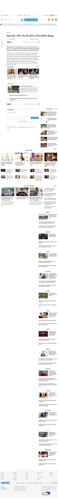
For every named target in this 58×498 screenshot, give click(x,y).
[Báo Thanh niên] (5, 483)
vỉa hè (13, 53)
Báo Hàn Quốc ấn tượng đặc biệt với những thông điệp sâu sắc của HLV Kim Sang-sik (53, 373)
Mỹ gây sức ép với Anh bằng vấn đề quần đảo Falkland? (52, 235)
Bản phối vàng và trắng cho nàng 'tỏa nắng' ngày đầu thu (47, 464)
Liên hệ (28, 15)
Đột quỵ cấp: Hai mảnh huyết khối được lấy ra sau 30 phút (47, 401)
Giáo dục (25, 24)
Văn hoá (26, 474)
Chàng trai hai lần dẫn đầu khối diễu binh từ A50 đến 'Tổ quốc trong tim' (52, 333)
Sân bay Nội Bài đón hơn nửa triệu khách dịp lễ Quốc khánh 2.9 (53, 255)
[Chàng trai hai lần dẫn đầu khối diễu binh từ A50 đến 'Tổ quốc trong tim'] (43, 334)
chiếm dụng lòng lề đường (22, 127)
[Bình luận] (2, 42)
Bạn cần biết (20, 15)
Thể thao (37, 24)
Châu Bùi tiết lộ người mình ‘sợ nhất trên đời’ (47, 320)
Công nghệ (41, 24)
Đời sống (15, 24)
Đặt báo (17, 482)
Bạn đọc (51, 472)
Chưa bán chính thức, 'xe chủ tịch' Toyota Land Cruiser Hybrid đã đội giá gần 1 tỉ (48, 445)
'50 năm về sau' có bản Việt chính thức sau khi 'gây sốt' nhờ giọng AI (48, 324)
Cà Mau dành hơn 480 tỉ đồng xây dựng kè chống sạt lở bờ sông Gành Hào (47, 262)
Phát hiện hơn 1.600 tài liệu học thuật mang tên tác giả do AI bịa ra (48, 421)
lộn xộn (8, 129)
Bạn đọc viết (9, 127)
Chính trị (3, 24)
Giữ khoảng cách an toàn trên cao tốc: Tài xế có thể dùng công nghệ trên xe (48, 440)
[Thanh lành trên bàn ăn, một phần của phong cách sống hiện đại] (43, 454)
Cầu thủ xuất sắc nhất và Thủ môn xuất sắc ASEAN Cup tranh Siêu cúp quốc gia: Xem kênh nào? (48, 385)
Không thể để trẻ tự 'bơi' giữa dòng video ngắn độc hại (48, 344)
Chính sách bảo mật (37, 482)
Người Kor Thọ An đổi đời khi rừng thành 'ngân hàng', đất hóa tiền (53, 216)
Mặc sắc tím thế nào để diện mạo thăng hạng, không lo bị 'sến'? (47, 460)
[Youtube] (51, 15)
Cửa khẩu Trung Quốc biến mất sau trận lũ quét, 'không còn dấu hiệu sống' (47, 246)
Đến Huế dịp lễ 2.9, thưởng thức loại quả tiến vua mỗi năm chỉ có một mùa (47, 286)
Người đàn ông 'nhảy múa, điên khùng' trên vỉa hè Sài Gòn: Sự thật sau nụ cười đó (23, 99)
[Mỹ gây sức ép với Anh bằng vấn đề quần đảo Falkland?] (43, 236)
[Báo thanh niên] (29, 19)
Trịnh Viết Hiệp (12, 39)
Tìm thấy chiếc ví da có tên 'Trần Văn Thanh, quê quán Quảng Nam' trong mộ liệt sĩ (47, 227)
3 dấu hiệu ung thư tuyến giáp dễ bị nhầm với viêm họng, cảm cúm (53, 394)
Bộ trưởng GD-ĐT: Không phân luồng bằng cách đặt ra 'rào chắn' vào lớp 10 (53, 353)
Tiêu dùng (48, 24)
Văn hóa (31, 24)
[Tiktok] (54, 15)
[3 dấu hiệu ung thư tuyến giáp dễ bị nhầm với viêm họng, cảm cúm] (43, 395)
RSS (27, 482)
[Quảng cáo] (49, 20)
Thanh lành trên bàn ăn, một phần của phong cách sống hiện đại (53, 454)
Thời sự (6, 24)
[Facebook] (53, 15)
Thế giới (9, 24)
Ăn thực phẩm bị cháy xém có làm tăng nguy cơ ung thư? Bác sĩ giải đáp (48, 405)
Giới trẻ (22, 24)
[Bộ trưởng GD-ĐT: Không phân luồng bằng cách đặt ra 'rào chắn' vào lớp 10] (43, 353)
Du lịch (28, 24)
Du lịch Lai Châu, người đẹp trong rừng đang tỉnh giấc (47, 301)
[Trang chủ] (0, 24)
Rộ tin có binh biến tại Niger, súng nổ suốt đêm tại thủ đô (48, 242)
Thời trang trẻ (53, 24)
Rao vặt (51, 474)
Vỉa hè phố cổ (30, 127)
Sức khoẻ (15, 474)
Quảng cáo (23, 482)
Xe (43, 24)
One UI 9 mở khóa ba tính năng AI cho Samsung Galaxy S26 (53, 413)
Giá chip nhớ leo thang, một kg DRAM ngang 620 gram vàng (47, 425)
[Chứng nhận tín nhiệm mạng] (46, 494)
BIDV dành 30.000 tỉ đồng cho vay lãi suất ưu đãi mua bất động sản (47, 266)
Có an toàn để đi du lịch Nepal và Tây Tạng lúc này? (47, 305)
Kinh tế (12, 24)
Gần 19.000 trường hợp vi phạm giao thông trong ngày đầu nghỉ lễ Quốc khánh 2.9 (47, 222)
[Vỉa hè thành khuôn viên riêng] (13, 89)
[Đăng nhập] (56, 20)
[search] (11, 20)
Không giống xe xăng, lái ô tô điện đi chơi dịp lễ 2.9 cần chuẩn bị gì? (52, 434)
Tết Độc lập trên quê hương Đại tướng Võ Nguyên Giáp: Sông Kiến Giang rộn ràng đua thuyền (53, 276)
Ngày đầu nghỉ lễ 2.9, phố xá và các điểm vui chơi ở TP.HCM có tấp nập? (47, 340)
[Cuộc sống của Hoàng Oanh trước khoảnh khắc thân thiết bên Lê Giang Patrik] (43, 315)
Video (46, 24)
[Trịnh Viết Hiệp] (8, 39)
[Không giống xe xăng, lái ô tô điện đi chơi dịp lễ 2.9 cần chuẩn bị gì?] (43, 434)
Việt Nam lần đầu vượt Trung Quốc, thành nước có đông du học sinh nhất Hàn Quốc (48, 359)
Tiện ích (24, 15)
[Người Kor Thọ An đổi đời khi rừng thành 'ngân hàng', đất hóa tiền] (43, 217)
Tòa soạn (30, 482)
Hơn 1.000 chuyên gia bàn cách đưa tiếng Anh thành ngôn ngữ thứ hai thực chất (47, 363)
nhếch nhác (14, 127)
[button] (2, 33)
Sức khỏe (18, 24)
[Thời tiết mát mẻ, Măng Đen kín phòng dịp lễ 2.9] (43, 295)
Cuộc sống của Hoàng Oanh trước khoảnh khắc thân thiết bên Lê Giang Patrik (53, 315)
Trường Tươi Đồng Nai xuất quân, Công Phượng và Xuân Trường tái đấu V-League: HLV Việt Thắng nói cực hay (48, 379)
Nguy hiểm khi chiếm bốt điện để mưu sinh (18, 95)
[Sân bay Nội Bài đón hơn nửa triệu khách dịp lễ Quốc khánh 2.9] (43, 256)
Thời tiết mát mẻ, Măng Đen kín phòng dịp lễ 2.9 (53, 294)
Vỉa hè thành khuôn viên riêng (26, 86)
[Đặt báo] (52, 20)
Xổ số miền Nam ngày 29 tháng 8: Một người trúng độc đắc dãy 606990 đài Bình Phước (47, 282)
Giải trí (34, 24)
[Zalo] (56, 15)
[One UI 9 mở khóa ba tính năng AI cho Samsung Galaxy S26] (43, 415)
